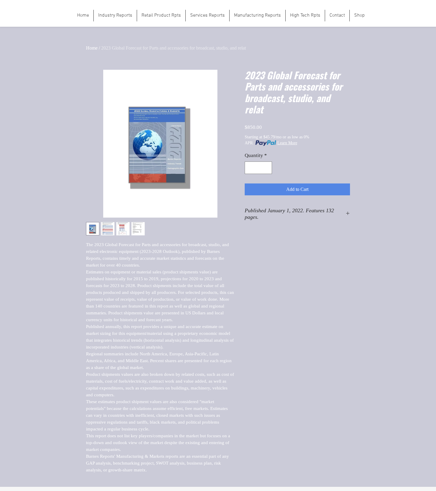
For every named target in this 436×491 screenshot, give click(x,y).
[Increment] (266, 168)
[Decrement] (250, 168)
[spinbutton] (258, 168)
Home (92, 47)
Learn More (287, 143)
